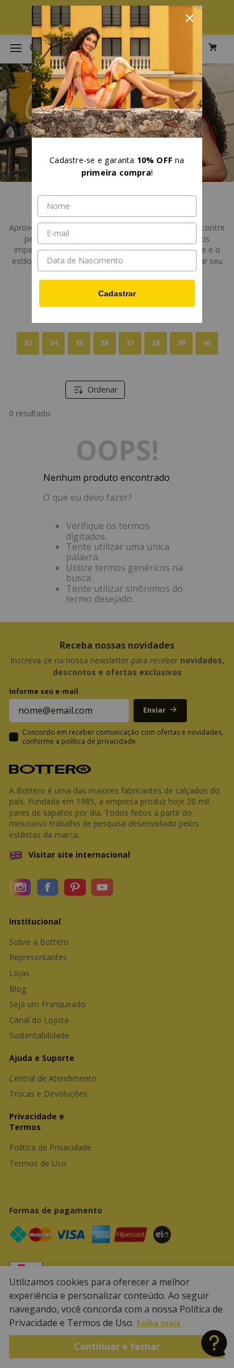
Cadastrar (117, 293)
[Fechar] (190, 18)
